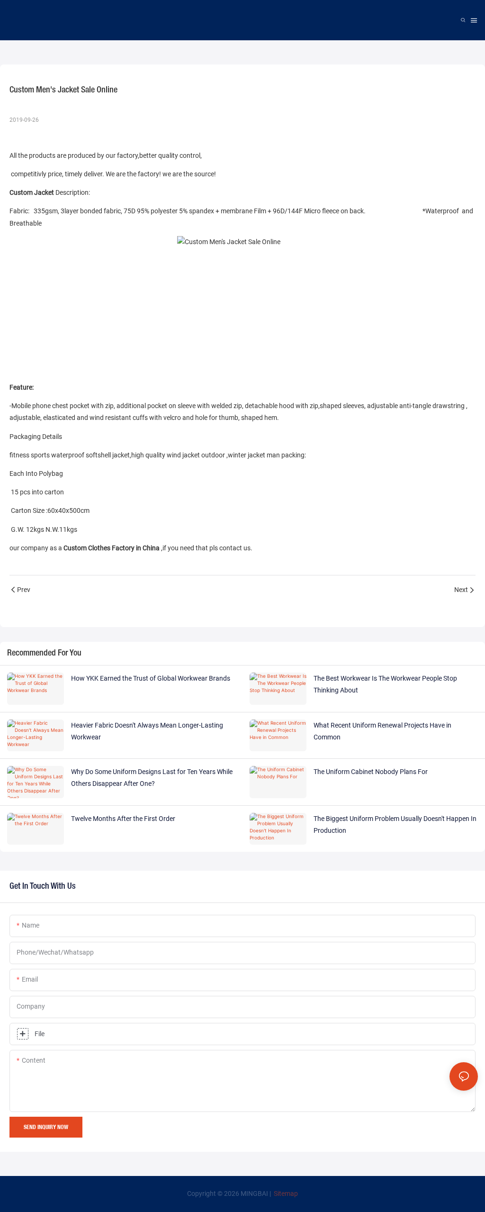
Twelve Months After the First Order (123, 818)
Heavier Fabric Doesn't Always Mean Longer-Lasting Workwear (147, 731)
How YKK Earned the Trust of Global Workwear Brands (150, 678)
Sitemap (285, 1193)
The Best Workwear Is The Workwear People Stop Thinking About (385, 684)
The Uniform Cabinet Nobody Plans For (371, 771)
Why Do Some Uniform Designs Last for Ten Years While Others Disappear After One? (152, 777)
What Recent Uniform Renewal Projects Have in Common (382, 731)
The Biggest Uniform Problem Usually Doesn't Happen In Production (395, 824)
